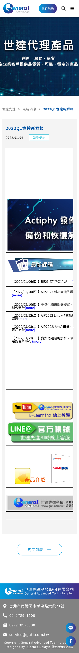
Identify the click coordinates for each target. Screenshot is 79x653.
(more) (17, 295)
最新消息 (29, 109)
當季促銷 (39, 138)
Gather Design (38, 647)
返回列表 (35, 549)
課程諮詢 (48, 8)
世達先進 (9, 109)
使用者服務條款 (62, 647)
